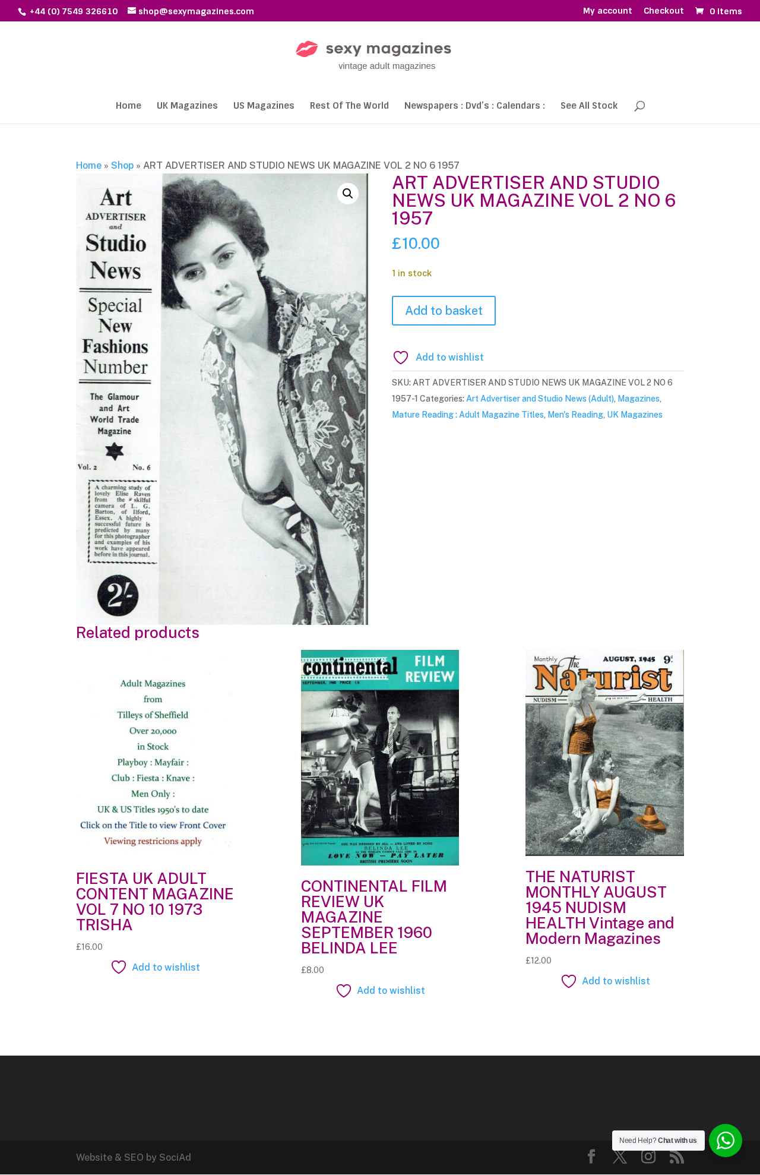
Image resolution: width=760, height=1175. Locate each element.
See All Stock (589, 107)
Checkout (664, 11)
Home (128, 107)
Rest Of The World (349, 107)
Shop (122, 165)
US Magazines (263, 107)
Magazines (639, 398)
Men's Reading (575, 414)
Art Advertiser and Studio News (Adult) (540, 398)
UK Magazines (187, 107)
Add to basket (444, 311)
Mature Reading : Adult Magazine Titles (468, 414)
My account (607, 11)
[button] (348, 193)
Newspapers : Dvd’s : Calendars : (474, 107)
